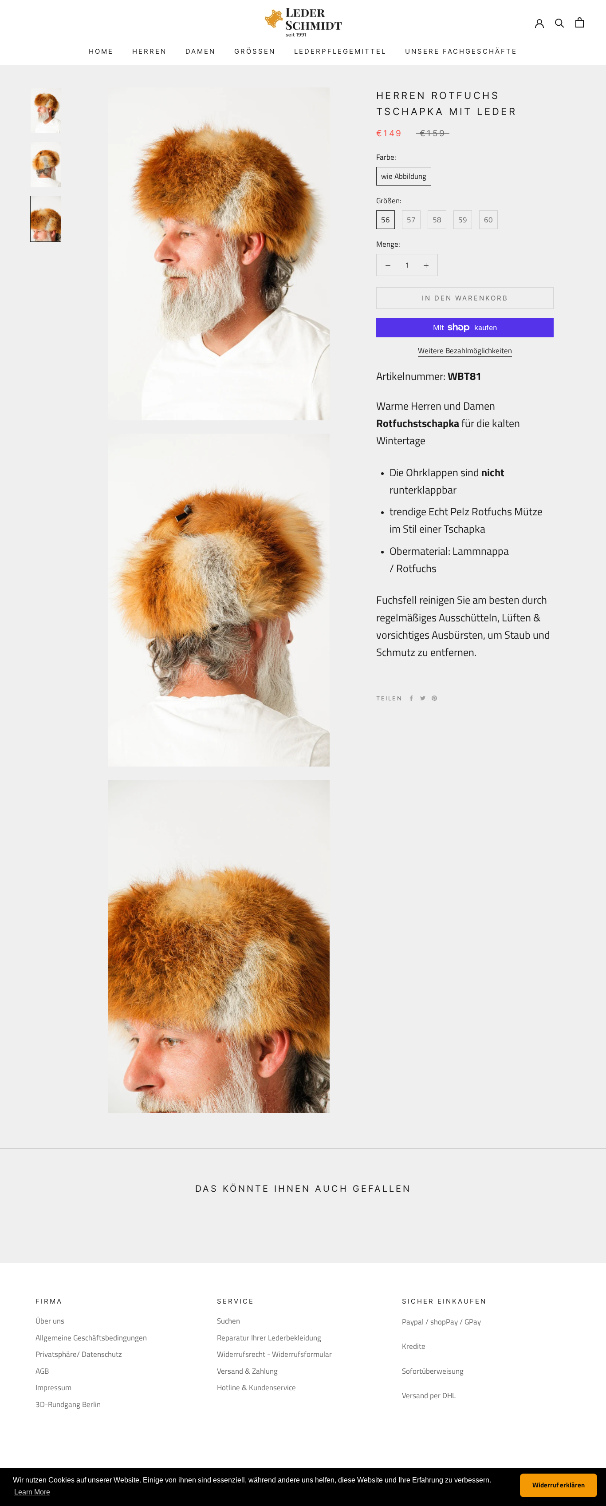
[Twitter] (422, 698)
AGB (42, 1371)
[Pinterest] (434, 698)
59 (462, 219)
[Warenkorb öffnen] (579, 22)
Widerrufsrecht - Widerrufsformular (274, 1354)
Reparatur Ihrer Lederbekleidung (269, 1338)
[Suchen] (559, 22)
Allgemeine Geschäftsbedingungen (91, 1338)
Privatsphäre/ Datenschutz (78, 1354)
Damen (200, 51)
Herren (149, 51)
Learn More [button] (32, 1492)
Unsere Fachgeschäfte (461, 51)
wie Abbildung (403, 176)
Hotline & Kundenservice (256, 1387)
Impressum (53, 1387)
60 (488, 219)
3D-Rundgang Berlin (68, 1404)
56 (385, 219)
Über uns (49, 1321)
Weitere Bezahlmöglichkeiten (465, 350)
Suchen (228, 1321)
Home (101, 51)
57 (411, 219)
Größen (254, 51)
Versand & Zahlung (247, 1371)
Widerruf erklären (558, 1485)
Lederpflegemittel (340, 51)
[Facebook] (411, 698)
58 (437, 219)
